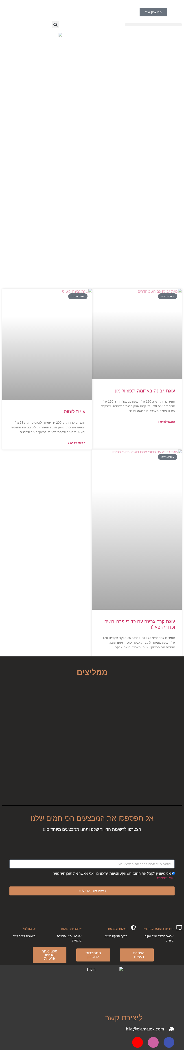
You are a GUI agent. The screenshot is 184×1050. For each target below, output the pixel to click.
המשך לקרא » (166, 421)
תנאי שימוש (166, 878)
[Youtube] (137, 1042)
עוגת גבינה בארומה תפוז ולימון (145, 390)
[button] (153, 24)
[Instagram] (153, 1042)
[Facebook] (169, 1042)
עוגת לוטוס (74, 411)
